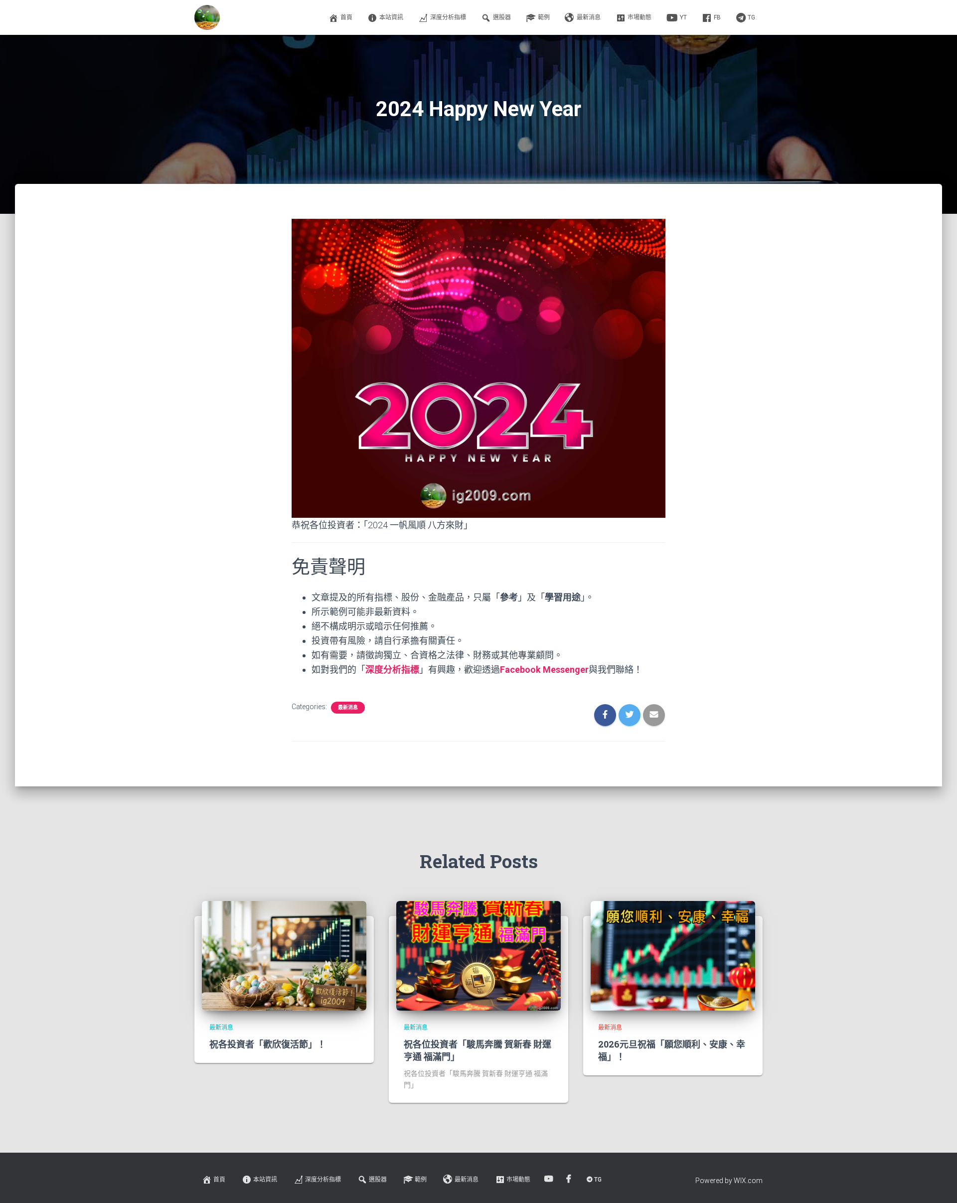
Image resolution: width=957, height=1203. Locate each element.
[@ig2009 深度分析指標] (207, 17)
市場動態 (639, 17)
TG (751, 17)
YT (683, 17)
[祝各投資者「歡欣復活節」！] (284, 955)
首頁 (346, 17)
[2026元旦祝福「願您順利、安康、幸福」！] (673, 955)
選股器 (502, 17)
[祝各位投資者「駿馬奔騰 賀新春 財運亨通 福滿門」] (478, 955)
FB (717, 17)
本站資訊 (391, 17)
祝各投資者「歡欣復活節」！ (267, 1044)
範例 (544, 17)
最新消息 (589, 17)
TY (549, 1179)
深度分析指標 (448, 17)
